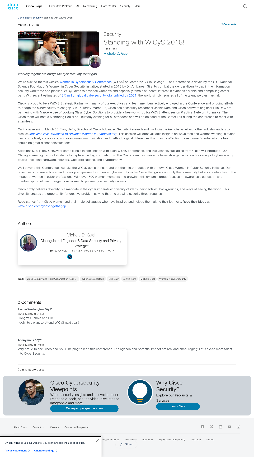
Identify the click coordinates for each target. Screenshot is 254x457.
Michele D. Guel (116, 53)
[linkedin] (220, 426)
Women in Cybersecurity (172, 278)
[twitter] (211, 426)
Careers (54, 427)
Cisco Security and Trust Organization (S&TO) (52, 278)
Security (125, 6)
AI (77, 6)
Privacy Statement (16, 450)
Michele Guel (147, 278)
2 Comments (228, 25)
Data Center (108, 6)
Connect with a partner (76, 427)
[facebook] (202, 426)
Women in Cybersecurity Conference (85, 82)
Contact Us (38, 427)
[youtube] (229, 426)
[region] (51, 446)
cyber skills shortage (93, 278)
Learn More (178, 406)
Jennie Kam (129, 278)
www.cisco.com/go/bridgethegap (42, 206)
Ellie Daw (114, 278)
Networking (90, 6)
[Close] (97, 440)
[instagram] (238, 426)
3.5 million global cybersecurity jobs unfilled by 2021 (99, 95)
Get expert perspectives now (84, 408)
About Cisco (20, 427)
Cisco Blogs (34, 6)
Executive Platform (60, 6)
